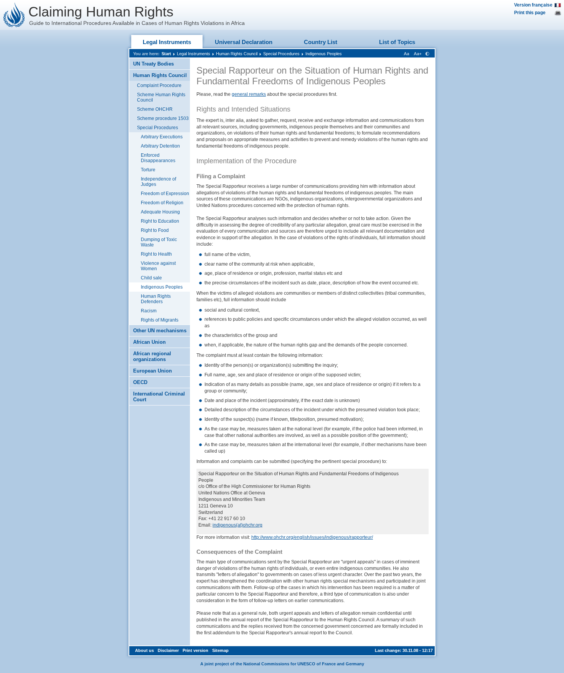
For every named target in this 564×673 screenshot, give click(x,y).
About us (144, 650)
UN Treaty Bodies (153, 64)
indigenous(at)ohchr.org (237, 525)
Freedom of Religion (162, 202)
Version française (533, 5)
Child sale (151, 278)
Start (166, 53)
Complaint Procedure (159, 85)
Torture (148, 169)
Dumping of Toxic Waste (159, 242)
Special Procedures (281, 53)
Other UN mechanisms (159, 330)
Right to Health (156, 254)
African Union (149, 342)
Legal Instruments (167, 42)
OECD (140, 382)
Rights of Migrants (159, 320)
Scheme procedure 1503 (163, 118)
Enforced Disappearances (158, 158)
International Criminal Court (159, 396)
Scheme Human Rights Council (161, 97)
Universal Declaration (243, 42)
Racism (149, 311)
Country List (320, 42)
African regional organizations (152, 356)
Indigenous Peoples (323, 53)
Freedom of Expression (165, 193)
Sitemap (220, 650)
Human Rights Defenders (156, 299)
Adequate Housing (160, 212)
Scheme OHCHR (155, 109)
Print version (195, 650)
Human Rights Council (236, 53)
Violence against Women (158, 266)
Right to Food (155, 230)
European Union (152, 371)
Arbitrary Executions (162, 137)
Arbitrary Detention (160, 146)
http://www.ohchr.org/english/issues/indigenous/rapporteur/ (312, 537)
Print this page (530, 12)
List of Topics (397, 42)
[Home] (14, 15)
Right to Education (160, 221)
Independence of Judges (158, 181)
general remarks (249, 94)
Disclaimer (168, 650)
